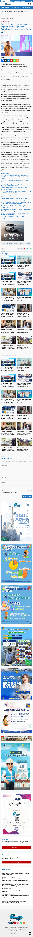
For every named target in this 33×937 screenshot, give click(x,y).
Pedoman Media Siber (12, 929)
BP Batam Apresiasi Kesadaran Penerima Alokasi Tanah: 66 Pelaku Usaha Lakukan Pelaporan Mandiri (16, 203)
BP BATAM (3, 21)
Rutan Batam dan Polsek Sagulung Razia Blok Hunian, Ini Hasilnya (16, 890)
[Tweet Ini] (21, 249)
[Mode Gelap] (28, 4)
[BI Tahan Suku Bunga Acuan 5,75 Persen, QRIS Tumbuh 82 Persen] (24, 292)
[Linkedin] (8, 60)
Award (3, 243)
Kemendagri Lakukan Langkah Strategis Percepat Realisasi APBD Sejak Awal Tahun (14, 902)
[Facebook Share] (18, 249)
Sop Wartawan (22, 929)
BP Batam (9, 243)
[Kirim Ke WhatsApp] (31, 249)
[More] (17, 60)
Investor (28, 243)
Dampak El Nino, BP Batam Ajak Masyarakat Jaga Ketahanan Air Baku (16, 217)
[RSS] (24, 923)
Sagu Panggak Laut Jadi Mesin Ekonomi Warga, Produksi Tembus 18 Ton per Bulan (15, 213)
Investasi (22, 243)
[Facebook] (2, 60)
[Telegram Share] (27, 249)
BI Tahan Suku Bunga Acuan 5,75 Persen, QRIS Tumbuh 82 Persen (15, 195)
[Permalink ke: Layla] (2, 32)
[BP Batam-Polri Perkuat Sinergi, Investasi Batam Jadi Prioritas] (24, 260)
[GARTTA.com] (7, 4)
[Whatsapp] (14, 60)
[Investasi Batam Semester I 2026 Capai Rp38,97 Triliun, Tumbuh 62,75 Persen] (24, 276)
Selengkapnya (16, 847)
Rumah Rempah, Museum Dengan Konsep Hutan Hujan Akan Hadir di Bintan (15, 874)
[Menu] (2, 4)
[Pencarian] (31, 4)
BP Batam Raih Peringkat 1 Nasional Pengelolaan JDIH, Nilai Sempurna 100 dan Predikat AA (16, 192)
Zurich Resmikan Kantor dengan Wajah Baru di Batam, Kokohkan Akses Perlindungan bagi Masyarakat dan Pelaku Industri (16, 177)
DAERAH (8, 21)
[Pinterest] (11, 60)
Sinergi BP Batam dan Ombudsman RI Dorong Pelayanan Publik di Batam (15, 206)
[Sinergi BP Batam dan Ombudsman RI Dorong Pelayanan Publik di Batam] (8, 324)
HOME (6, 927)
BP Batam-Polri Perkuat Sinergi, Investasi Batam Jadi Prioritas (14, 181)
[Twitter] (12, 923)
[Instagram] (18, 923)
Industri (16, 243)
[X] (5, 60)
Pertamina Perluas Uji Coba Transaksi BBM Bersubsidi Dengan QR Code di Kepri (15, 896)
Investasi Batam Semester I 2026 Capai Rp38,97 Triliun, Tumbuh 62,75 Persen (15, 188)
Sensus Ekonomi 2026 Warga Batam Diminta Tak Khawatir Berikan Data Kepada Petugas (15, 210)
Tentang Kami (12, 927)
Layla (5, 31)
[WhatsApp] (21, 923)
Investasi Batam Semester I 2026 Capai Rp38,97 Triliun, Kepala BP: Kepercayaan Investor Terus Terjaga (15, 199)
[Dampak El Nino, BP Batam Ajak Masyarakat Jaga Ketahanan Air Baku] (24, 340)
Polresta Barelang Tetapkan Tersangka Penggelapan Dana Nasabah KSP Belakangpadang (15, 885)
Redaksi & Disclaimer (23, 927)
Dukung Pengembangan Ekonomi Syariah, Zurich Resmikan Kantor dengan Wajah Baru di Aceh (15, 184)
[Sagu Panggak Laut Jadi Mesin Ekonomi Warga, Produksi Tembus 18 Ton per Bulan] (8, 340)
